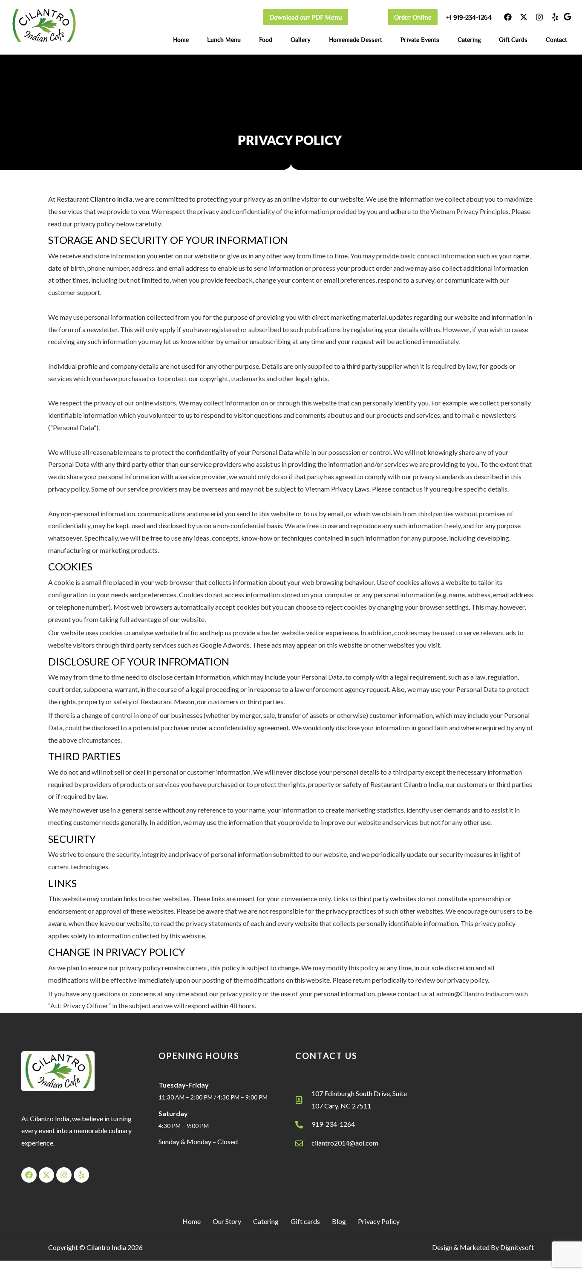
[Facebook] (508, 17)
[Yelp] (555, 17)
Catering (469, 39)
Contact (556, 39)
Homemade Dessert (355, 39)
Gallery (301, 39)
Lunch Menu (224, 39)
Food (265, 39)
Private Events (419, 39)
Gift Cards (513, 39)
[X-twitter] (523, 17)
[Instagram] (539, 17)
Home (181, 39)
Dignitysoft (517, 1247)
